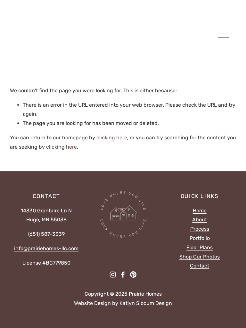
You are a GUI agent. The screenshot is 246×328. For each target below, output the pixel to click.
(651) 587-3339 (46, 234)
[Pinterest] (133, 274)
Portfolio (200, 238)
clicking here (111, 138)
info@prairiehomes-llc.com (46, 248)
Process (199, 229)
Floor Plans (199, 247)
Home (200, 211)
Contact (199, 266)
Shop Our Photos (199, 257)
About (199, 220)
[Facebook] (123, 274)
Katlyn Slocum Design (145, 303)
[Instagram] (113, 274)
